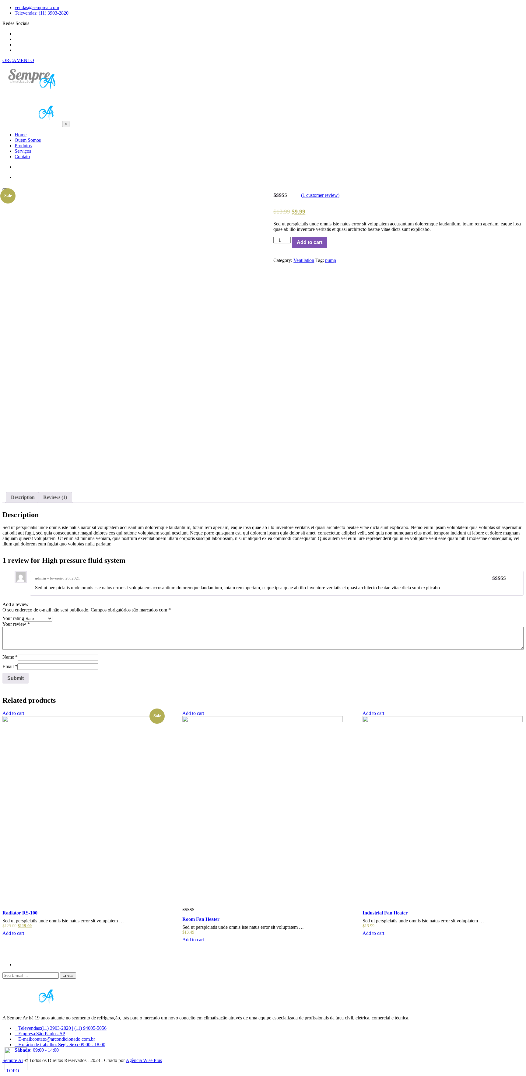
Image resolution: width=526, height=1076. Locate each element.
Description (23, 497)
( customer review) (320, 195)
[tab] (23, 497)
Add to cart (309, 242)
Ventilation (303, 260)
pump (330, 260)
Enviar (68, 975)
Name (10, 657)
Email (9, 666)
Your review (16, 624)
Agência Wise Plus (144, 1060)
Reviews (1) (55, 497)
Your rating (13, 618)
